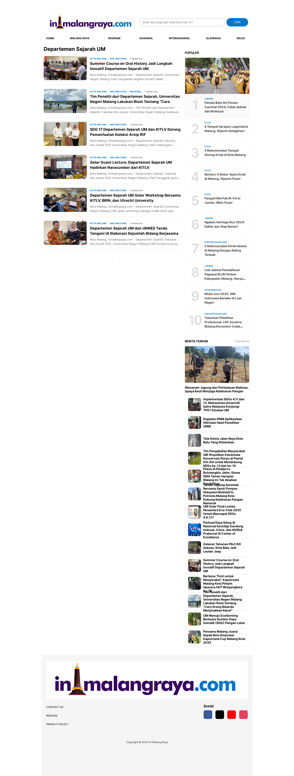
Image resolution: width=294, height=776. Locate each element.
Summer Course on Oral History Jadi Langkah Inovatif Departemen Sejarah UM (131, 66)
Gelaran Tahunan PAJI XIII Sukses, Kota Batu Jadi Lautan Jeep (222, 547)
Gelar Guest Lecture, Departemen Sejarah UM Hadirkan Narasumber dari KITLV (131, 165)
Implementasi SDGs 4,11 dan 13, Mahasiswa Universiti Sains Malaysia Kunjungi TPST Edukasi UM (223, 404)
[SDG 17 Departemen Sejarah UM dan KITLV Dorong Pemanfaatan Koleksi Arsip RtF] (67, 134)
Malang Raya (79, 38)
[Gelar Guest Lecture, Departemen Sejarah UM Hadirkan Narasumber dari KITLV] (67, 167)
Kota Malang (98, 58)
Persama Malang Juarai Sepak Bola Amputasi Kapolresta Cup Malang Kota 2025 (224, 637)
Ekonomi (114, 38)
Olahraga (213, 38)
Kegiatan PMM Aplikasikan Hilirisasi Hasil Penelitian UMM (222, 422)
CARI (237, 22)
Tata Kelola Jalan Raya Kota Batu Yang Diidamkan (223, 440)
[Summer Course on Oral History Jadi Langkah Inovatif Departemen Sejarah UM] (67, 68)
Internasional (179, 38)
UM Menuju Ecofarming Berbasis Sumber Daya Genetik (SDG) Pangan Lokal (224, 619)
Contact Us (54, 707)
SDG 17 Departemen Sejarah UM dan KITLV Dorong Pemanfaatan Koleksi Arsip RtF (135, 132)
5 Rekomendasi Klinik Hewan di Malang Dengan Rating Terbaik (225, 250)
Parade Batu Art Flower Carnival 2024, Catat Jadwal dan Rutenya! (225, 107)
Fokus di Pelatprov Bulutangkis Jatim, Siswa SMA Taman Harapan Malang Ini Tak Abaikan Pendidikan (221, 476)
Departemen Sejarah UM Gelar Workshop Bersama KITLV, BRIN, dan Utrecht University (135, 198)
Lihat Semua (241, 341)
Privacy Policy (57, 724)
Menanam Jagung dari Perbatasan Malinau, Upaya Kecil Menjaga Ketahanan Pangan (217, 389)
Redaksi (51, 715)
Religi (241, 38)
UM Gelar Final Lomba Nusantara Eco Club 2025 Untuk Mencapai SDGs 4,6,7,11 (222, 511)
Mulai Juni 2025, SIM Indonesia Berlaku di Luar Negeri (223, 298)
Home (50, 38)
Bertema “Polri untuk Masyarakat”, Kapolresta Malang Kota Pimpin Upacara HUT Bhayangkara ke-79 (222, 583)
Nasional (146, 38)
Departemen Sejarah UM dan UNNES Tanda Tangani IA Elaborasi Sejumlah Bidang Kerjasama (134, 231)
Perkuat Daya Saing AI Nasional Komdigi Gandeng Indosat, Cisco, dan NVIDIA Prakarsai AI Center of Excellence (223, 530)
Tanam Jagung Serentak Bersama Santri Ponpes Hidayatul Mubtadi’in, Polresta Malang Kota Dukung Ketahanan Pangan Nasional (223, 494)
